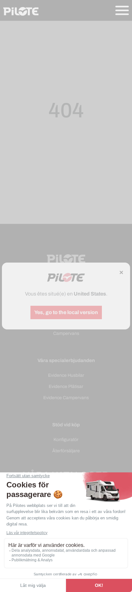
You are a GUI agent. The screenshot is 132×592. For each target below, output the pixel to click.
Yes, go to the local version (66, 312)
